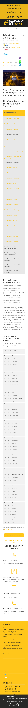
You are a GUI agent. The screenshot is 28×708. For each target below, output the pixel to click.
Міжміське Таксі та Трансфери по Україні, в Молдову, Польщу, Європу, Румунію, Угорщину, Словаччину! (14, 23)
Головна (7, 656)
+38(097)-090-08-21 (15, 52)
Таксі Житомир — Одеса (10, 183)
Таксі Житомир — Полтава (11, 188)
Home (4, 28)
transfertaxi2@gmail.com (13, 691)
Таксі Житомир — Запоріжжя (12, 139)
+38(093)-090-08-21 (15, 43)
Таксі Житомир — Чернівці (11, 236)
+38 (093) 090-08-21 (14, 5)
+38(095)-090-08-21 (15, 47)
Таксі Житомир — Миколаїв (11, 178)
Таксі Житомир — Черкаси (11, 231)
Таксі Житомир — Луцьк (10, 167)
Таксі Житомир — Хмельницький (12, 225)
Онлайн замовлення (10, 659)
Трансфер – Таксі (8, 529)
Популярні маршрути (10, 662)
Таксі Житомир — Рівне (10, 194)
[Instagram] (13, 17)
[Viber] (21, 17)
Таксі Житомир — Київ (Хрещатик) (13, 151)
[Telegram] (18, 17)
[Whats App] (15, 17)
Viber (5, 59)
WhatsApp (6, 62)
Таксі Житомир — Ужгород (11, 209)
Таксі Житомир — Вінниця (11, 123)
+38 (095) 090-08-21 (14, 8)
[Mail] (7, 17)
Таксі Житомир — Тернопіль (11, 204)
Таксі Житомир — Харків (10, 215)
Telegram (5, 65)
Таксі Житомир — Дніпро (11, 129)
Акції (6, 665)
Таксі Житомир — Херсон (11, 220)
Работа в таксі (9, 668)
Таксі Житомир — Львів (10, 172)
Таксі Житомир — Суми (10, 199)
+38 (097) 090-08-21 (14, 12)
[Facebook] (10, 17)
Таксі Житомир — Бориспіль (11, 118)
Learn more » (21, 701)
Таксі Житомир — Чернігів (11, 241)
